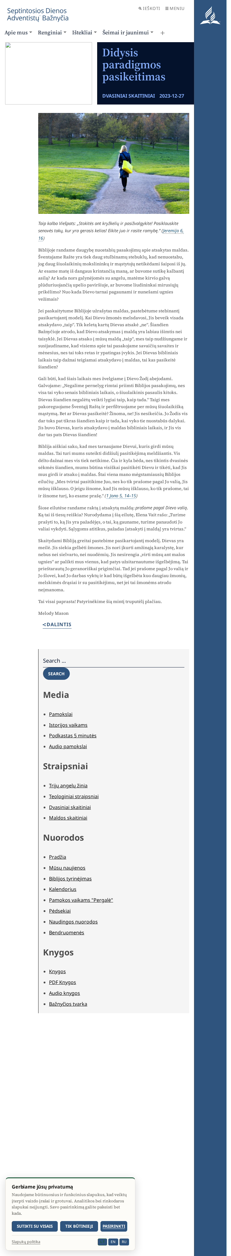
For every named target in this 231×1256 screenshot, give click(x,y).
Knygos (57, 971)
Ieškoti (151, 8)
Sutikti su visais (35, 1226)
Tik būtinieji (79, 1226)
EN (113, 1241)
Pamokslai (60, 714)
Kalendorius (62, 889)
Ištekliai (82, 32)
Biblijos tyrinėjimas (70, 878)
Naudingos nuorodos (73, 921)
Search (56, 673)
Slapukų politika (26, 1241)
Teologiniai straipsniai (74, 796)
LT (102, 1241)
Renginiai (50, 32)
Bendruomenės (66, 932)
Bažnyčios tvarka (68, 1004)
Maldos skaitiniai (68, 817)
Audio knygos (64, 993)
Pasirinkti (114, 1226)
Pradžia (57, 857)
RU (124, 1241)
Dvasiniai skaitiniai (70, 807)
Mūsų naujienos (67, 867)
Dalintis (59, 625)
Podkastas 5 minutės (73, 735)
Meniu (177, 8)
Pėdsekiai (60, 911)
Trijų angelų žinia (68, 785)
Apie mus (16, 32)
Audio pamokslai (68, 746)
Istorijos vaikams (68, 725)
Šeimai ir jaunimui (126, 32)
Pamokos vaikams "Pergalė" (81, 900)
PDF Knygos (62, 982)
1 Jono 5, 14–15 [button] (121, 495)
